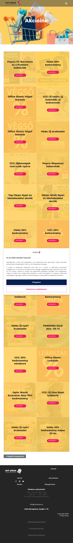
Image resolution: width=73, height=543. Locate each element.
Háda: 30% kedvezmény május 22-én (53, 430)
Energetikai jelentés (36, 528)
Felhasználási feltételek (36, 535)
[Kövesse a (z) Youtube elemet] (23, 481)
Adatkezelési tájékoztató (36, 522)
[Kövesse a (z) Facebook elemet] (16, 481)
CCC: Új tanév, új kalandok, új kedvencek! (53, 99)
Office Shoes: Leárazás (53, 359)
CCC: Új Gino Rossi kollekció (53, 394)
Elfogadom (36, 282)
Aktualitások (53, 478)
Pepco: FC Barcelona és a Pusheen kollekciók (20, 64)
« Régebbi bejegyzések (15, 456)
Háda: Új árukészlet (53, 131)
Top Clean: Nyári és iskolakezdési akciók (20, 197)
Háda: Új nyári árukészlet (20, 327)
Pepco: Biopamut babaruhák (53, 165)
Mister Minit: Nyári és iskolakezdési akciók (53, 198)
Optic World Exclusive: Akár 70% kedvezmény (20, 395)
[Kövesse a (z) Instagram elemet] (19, 481)
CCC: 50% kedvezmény (53, 232)
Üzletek (53, 469)
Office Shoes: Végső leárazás (20, 98)
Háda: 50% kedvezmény (53, 63)
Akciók (19, 478)
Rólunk (19, 484)
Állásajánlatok (50, 484)
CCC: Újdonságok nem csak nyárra (20, 165)
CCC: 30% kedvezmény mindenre (20, 360)
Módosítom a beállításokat (36, 289)
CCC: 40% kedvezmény (53, 295)
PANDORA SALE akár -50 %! (53, 327)
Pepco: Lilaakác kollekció (20, 295)
